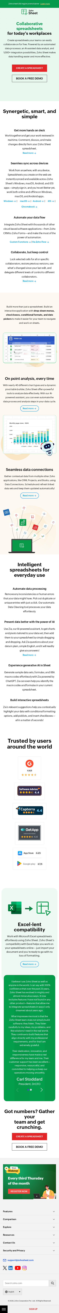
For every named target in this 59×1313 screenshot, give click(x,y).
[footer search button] (52, 1283)
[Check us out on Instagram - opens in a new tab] (24, 1268)
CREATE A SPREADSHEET (29, 68)
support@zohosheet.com (21, 1260)
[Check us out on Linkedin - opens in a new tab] (10, 1268)
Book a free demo (29, 78)
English (11, 1292)
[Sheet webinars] (29, 1181)
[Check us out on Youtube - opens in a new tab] (18, 1268)
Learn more (45, 4)
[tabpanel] (30, 1033)
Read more (28, 408)
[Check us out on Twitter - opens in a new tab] (5, 1268)
